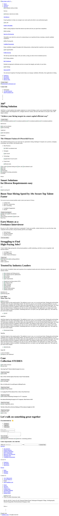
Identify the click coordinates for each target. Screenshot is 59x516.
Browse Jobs (7, 79)
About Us (6, 5)
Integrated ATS (7, 455)
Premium (6, 473)
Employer (6, 75)
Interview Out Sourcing (9, 454)
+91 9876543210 (8, 91)
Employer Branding (8, 451)
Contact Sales (4, 82)
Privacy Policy (7, 491)
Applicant (6, 425)
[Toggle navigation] (11, 1)
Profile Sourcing (8, 450)
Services (6, 6)
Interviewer (6, 78)
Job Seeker (6, 76)
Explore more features (6, 212)
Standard (6, 471)
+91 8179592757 (8, 479)
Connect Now (42, 444)
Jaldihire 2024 (5, 514)
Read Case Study (5, 372)
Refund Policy (7, 493)
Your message (4, 435)
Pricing (2, 467)
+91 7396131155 (8, 478)
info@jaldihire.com (8, 482)
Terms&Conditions (8, 490)
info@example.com (8, 92)
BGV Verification (8, 453)
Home (5, 4)
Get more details (5, 237)
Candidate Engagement (9, 457)
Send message (4, 437)
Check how (3, 257)
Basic (5, 470)
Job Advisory (7, 448)
